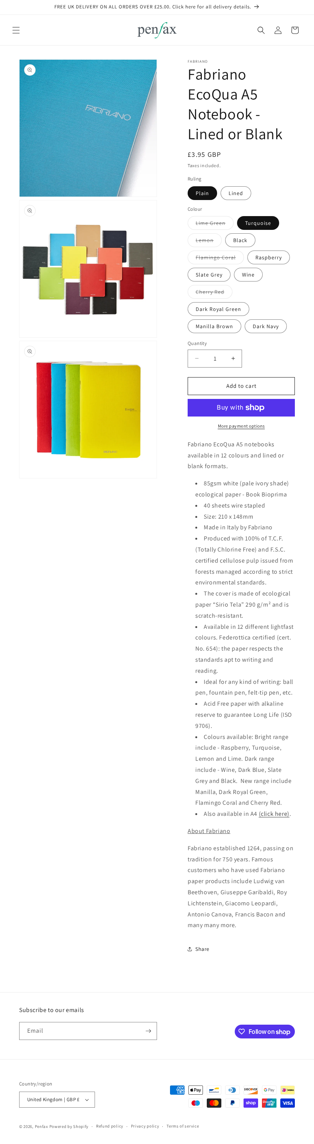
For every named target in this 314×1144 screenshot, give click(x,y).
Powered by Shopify (69, 1126)
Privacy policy (145, 1126)
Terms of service (183, 1126)
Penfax (41, 1126)
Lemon (209, 241)
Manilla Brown (214, 326)
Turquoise (258, 223)
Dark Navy (266, 326)
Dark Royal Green (218, 309)
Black (240, 240)
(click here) (274, 814)
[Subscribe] (148, 1031)
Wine (248, 274)
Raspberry (268, 257)
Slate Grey (209, 274)
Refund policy (109, 1126)
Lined (236, 193)
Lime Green (215, 224)
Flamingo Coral (220, 259)
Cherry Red (214, 293)
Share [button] (202, 948)
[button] (16, 30)
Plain (202, 193)
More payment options (241, 426)
